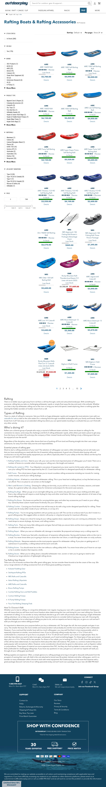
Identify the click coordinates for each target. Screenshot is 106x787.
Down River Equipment (15, 75)
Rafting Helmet (13, 479)
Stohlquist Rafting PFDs (17, 572)
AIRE (10, 68)
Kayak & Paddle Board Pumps (17, 117)
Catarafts (11, 105)
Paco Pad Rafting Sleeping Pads (20, 604)
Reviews (57, 703)
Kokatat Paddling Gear (16, 569)
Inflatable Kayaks (13, 112)
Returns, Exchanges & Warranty (31, 707)
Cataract (10, 73)
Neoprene (11, 158)
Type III (11, 174)
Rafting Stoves (13, 554)
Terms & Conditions (61, 710)
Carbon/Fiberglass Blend (16, 142)
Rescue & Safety (13, 184)
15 (77, 388)
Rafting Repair (13, 531)
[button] (99, 3)
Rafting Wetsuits (14, 541)
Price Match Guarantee (28, 716)
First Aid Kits (12, 110)
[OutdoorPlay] (6, 14)
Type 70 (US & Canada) (15, 177)
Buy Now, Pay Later (26, 713)
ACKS (10, 66)
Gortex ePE (11, 149)
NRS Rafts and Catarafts (17, 576)
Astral (10, 71)
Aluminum (11, 137)
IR (8, 82)
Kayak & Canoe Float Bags (16, 115)
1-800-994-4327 (15, 684)
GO (9, 78)
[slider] (5, 206)
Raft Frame (12, 473)
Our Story (57, 700)
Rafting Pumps (13, 513)
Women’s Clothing (23, 486)
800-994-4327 (45, 779)
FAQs (21, 704)
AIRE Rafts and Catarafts (17, 584)
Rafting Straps (13, 519)
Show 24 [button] (92, 33)
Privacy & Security (60, 706)
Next (81, 389)
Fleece (10, 144)
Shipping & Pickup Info (27, 710)
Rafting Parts (13, 525)
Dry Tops (11, 108)
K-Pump (10, 85)
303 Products (12, 64)
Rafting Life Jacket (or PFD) (18, 467)
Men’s (10, 486)
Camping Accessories (15, 103)
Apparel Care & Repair (15, 101)
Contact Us (23, 700)
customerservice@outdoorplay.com (17, 779)
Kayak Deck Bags (13, 122)
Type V (10, 179)
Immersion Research (14, 80)
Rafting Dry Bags (14, 492)
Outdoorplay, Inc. (58, 761)
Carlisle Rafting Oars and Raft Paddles (22, 592)
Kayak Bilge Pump (14, 119)
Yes (10, 51)
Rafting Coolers (14, 506)
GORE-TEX (12, 147)
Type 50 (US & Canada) (15, 181)
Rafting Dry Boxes (15, 500)
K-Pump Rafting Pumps (16, 600)
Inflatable (11, 186)
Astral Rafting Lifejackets (17, 580)
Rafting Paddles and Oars (18, 461)
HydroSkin (11, 154)
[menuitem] (17, 11)
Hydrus (10, 156)
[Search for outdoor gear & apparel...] (89, 3)
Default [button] (73, 33)
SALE (83, 10)
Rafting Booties (14, 535)
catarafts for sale (10, 418)
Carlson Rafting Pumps (16, 596)
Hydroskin (11, 151)
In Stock (11, 39)
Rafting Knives (13, 547)
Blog (56, 713)
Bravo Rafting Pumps (16, 588)
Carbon (10, 140)
